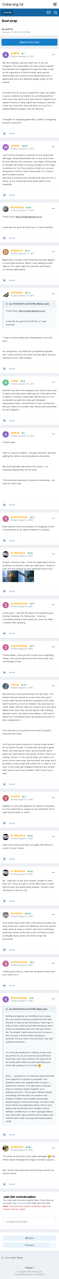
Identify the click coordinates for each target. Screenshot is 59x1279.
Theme (29, 1267)
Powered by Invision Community (30, 1274)
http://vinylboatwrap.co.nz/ (29, 216)
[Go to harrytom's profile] (6, 915)
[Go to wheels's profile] (6, 147)
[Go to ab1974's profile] (6, 55)
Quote (12, 133)
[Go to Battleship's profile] (6, 209)
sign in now (18, 1203)
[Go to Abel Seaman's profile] (6, 999)
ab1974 (9, 29)
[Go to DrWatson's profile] (6, 1148)
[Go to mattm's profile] (6, 686)
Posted (22, 56)
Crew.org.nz (13, 4)
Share (30, 1238)
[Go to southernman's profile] (6, 519)
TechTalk (25, 32)
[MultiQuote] (4, 133)
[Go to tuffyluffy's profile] (6, 294)
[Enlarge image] (39, 1065)
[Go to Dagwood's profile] (6, 252)
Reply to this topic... (18, 1221)
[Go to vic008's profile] (6, 798)
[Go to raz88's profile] (6, 382)
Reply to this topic (29, 42)
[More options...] (53, 54)
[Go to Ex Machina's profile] (6, 554)
